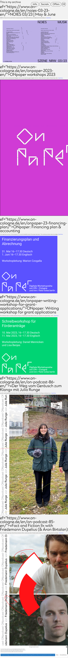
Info (35, 4)
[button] (66, 646)
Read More (48, 17)
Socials (45, 4)
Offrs (56, 4)
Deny (57, 654)
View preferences (63, 654)
